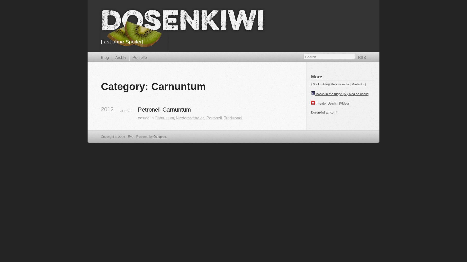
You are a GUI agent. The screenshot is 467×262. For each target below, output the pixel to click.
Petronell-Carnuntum (164, 109)
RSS (362, 57)
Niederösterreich (190, 118)
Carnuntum (164, 118)
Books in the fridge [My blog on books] (342, 93)
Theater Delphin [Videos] (333, 103)
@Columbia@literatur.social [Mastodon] (338, 84)
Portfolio (140, 57)
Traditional (233, 118)
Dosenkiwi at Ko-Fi (324, 112)
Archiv (120, 57)
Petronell (214, 118)
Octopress (160, 136)
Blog (105, 57)
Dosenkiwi (183, 22)
